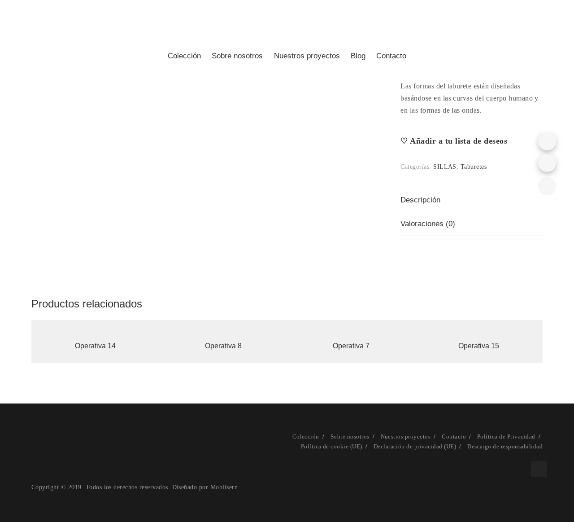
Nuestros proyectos (406, 436)
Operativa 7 (351, 346)
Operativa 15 (478, 346)
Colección (305, 436)
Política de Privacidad (506, 436)
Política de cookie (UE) (331, 446)
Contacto (391, 56)
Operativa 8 (223, 346)
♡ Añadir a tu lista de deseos (453, 140)
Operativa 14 (95, 346)
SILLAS (445, 166)
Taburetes (474, 166)
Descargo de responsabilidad (505, 446)
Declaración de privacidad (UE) (415, 446)
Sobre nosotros (350, 436)
